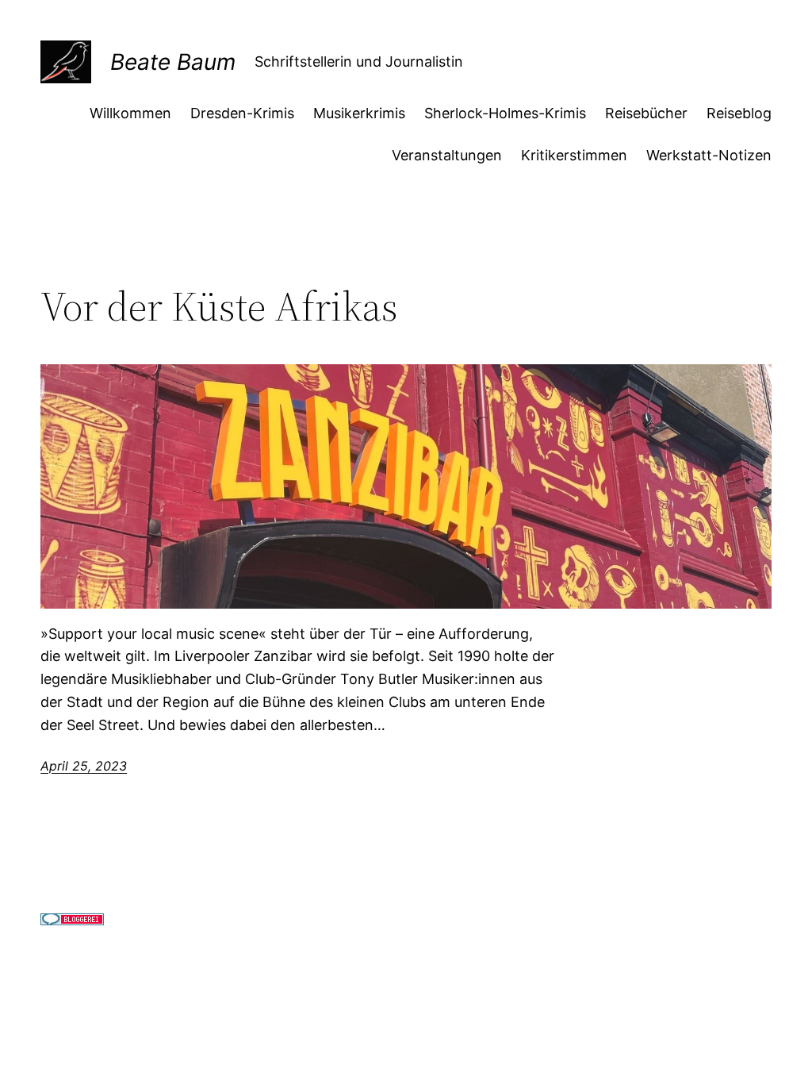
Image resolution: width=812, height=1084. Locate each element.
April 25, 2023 (83, 766)
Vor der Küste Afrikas (219, 306)
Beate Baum (173, 61)
